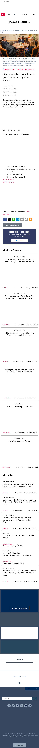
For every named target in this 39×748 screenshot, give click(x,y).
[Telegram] (25, 705)
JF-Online (5, 361)
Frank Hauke (5, 288)
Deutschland (7, 86)
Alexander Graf (7, 561)
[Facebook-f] (9, 705)
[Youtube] (17, 705)
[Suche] (34, 698)
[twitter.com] (13, 705)
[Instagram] (21, 705)
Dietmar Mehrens (7, 544)
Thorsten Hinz (6, 432)
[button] (9, 14)
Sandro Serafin (6, 324)
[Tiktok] (30, 705)
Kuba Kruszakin (6, 467)
